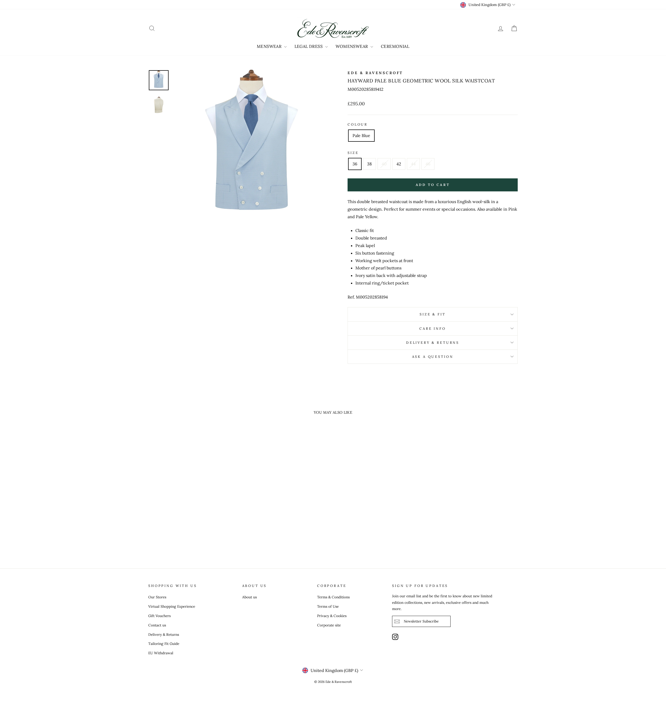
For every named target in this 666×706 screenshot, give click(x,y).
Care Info (432, 328)
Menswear (270, 46)
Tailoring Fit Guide (163, 643)
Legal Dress (309, 46)
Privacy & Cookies (332, 615)
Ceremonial (395, 46)
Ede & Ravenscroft (375, 72)
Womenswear (352, 46)
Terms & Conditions (333, 597)
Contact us (157, 625)
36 (355, 163)
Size (353, 153)
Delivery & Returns (432, 342)
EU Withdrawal (160, 653)
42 (398, 163)
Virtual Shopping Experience (171, 606)
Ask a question (432, 356)
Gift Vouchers (159, 615)
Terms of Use (328, 606)
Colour (358, 124)
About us (249, 597)
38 (369, 163)
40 (384, 163)
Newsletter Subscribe (421, 621)
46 (428, 163)
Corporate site (329, 625)
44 (413, 163)
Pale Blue (361, 135)
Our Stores (157, 597)
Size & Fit (432, 314)
